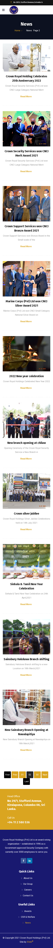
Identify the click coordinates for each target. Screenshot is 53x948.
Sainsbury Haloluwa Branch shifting (26, 659)
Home (17, 30)
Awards (28, 911)
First (7, 774)
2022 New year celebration (26, 376)
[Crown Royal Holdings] (14, 10)
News (28, 922)
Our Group (28, 884)
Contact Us (28, 895)
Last (26, 781)
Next (45, 774)
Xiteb (30, 942)
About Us (28, 878)
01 (22, 774)
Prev (15, 774)
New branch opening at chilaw (26, 443)
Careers (28, 889)
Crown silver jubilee (26, 513)
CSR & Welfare (28, 917)
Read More (26, 96)
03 (37, 774)
